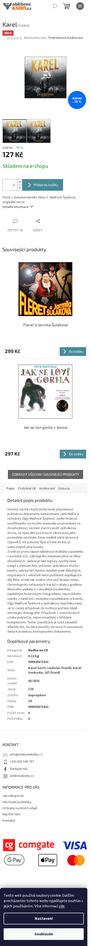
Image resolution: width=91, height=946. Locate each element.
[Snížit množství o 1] (19, 187)
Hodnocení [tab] (47, 488)
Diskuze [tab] (64, 488)
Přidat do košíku (46, 185)
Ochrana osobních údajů (19, 808)
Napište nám (11, 814)
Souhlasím (43, 934)
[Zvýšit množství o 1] (19, 182)
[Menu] (80, 6)
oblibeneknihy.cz (22, 776)
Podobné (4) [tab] (27, 488)
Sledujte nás (19, 768)
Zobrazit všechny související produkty (45, 474)
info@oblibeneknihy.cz (26, 754)
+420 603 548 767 (22, 761)
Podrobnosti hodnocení (66, 38)
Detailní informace (15, 207)
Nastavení (44, 918)
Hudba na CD (38, 650)
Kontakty (9, 820)
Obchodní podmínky (17, 802)
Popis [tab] (11, 488)
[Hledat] (54, 6)
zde (62, 906)
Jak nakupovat (13, 795)
